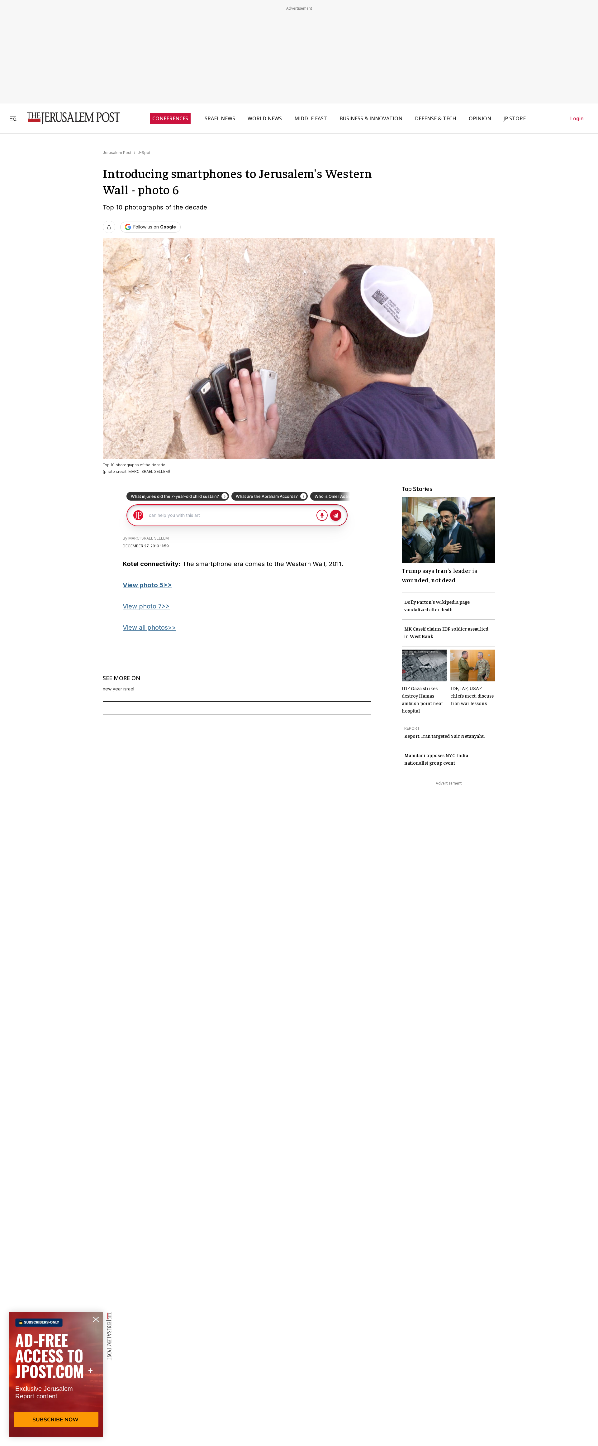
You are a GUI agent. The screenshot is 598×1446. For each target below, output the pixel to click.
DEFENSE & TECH (435, 118)
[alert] (56, 1374)
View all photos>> (149, 627)
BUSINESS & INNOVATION (370, 118)
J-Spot (144, 152)
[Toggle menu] (13, 118)
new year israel (118, 688)
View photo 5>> (147, 585)
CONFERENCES (170, 118)
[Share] (109, 227)
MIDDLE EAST (310, 118)
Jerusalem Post (117, 152)
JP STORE (515, 118)
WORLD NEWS (265, 118)
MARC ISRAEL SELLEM (148, 538)
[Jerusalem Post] (69, 118)
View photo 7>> (146, 606)
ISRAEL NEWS (219, 118)
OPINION (480, 118)
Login (577, 118)
